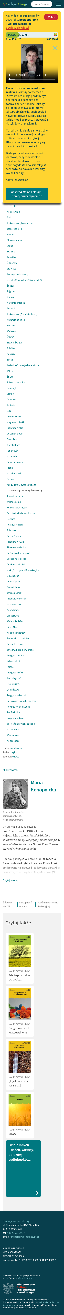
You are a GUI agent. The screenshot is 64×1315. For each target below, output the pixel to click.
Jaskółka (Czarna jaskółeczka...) (23, 365)
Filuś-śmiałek (13, 683)
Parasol (10, 666)
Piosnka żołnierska (16, 598)
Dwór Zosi (12, 439)
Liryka (14, 752)
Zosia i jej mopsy (15, 462)
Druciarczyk (13, 615)
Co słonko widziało (16, 564)
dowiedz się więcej (17, 27)
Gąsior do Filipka (15, 644)
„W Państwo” (13, 689)
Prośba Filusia (14, 416)
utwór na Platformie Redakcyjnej (48, 904)
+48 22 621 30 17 (16, 1232)
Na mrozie (12, 456)
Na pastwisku (14, 211)
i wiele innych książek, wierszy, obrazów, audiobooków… (21, 1152)
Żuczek (10, 285)
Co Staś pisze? (14, 581)
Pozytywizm (16, 748)
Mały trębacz (13, 445)
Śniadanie (12, 530)
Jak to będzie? (14, 678)
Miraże (13, 1134)
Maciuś (10, 297)
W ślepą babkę (14, 501)
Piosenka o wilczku (16, 547)
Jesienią (11, 405)
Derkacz (11, 518)
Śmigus (10, 336)
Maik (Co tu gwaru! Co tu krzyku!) (23, 570)
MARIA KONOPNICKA (19, 970)
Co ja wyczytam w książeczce (21, 701)
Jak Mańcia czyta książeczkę (21, 723)
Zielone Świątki (14, 342)
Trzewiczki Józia (15, 496)
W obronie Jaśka (15, 621)
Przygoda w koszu (16, 718)
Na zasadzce (13, 740)
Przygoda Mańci (15, 672)
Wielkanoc (12, 331)
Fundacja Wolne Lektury (16, 1221)
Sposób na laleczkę (16, 558)
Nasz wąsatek (14, 604)
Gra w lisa (11, 268)
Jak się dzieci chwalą (17, 274)
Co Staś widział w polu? (19, 553)
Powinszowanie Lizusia (18, 706)
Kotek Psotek (14, 536)
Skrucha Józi (13, 575)
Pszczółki (12, 206)
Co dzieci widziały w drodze (21, 513)
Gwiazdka (11, 308)
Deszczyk (12, 388)
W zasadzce (13, 735)
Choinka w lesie (14, 240)
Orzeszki (11, 399)
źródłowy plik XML (7, 904)
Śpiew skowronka (16, 382)
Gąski (9, 217)
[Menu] (58, 4)
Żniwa (10, 376)
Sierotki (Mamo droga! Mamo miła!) (24, 280)
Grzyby (10, 393)
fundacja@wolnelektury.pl (24, 1236)
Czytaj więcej (10, 880)
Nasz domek (13, 609)
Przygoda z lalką (15, 427)
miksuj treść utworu (25, 904)
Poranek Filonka (15, 524)
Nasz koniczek (14, 473)
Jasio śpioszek (14, 592)
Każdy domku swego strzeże (21, 484)
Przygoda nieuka (15, 655)
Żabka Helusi (13, 661)
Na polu (10, 479)
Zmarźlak (11, 257)
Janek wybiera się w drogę (20, 649)
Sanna (10, 245)
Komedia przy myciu (17, 507)
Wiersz (15, 756)
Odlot (9, 410)
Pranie (10, 467)
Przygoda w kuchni (16, 695)
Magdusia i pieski (15, 422)
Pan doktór (12, 450)
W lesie (10, 371)
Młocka (10, 234)
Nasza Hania (13, 729)
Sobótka (11, 348)
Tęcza (10, 359)
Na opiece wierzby (16, 632)
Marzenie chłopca (16, 302)
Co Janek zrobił (14, 433)
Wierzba (11, 325)
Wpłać (51, 17)
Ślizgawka (12, 262)
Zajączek (11, 291)
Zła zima (11, 251)
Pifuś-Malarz (13, 627)
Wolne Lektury (25, 1278)
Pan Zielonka (13, 712)
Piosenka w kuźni (15, 541)
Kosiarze (11, 353)
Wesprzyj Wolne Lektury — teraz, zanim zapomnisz (27, 194)
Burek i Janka (13, 587)
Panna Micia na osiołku (18, 638)
